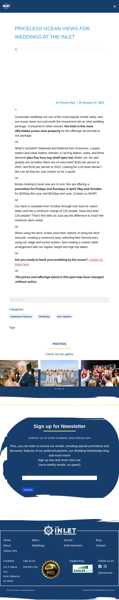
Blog (98, 540)
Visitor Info (10, 551)
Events (68, 540)
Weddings (44, 316)
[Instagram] (105, 566)
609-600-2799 (30, 567)
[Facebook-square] (100, 566)
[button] (115, 6)
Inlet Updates (64, 316)
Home (7, 540)
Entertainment (73, 545)
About (7, 545)
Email (28, 473)
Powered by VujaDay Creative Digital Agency (20, 590)
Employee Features (21, 316)
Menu (35, 540)
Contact (101, 545)
